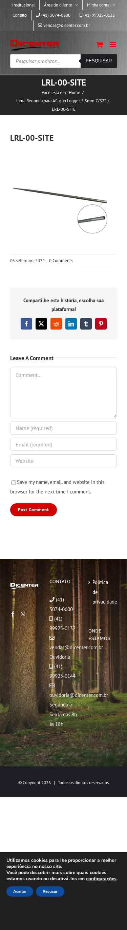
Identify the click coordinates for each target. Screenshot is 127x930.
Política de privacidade (102, 592)
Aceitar (19, 891)
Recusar (50, 891)
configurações (101, 879)
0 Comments (60, 260)
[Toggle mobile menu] (113, 44)
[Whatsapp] (23, 614)
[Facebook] (13, 614)
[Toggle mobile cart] (99, 44)
